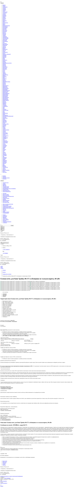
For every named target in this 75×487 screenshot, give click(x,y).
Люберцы (4, 73)
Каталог (4, 272)
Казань (4, 51)
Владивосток (5, 26)
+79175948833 (5, 253)
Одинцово (5, 105)
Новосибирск (5, 96)
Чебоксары (5, 160)
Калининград (5, 52)
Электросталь (5, 167)
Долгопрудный (5, 38)
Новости (4, 464)
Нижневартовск (6, 88)
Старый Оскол (5, 141)
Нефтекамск (5, 86)
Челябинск (5, 161)
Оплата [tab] (4, 296)
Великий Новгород (6, 25)
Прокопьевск (5, 118)
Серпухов (4, 136)
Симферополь (5, 137)
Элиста (4, 168)
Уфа (3, 156)
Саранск (4, 130)
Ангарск (4, 7)
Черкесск (4, 163)
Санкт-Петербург (6, 129)
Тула (3, 151)
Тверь (4, 148)
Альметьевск (5, 6)
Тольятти (4, 149)
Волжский (5, 31)
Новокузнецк (5, 92)
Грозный (4, 34)
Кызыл (4, 71)
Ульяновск (5, 154)
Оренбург (4, 109)
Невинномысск (5, 85)
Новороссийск (5, 95)
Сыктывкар (5, 145)
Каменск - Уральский (7, 54)
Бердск (4, 19)
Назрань (4, 82)
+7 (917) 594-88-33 (6, 249)
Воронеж (4, 33)
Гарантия (4, 176)
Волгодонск (5, 30)
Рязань (4, 126)
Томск (4, 150)
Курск (4, 70)
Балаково (4, 14)
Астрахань (5, 12)
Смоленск (4, 138)
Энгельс (4, 169)
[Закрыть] (0, 484)
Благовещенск (5, 22)
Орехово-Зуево (5, 110)
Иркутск (4, 50)
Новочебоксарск (6, 97)
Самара (4, 128)
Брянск (4, 24)
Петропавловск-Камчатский (8, 116)
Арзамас (4, 8)
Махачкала (5, 76)
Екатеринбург (5, 41)
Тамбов (4, 147)
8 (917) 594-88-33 (3, 481)
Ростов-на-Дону (6, 123)
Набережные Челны (6, 81)
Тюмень (4, 152)
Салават (4, 127)
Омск (4, 107)
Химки (4, 159)
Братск (4, 23)
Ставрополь (5, 140)
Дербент (4, 35)
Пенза (4, 112)
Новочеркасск (5, 98)
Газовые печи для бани (7, 274)
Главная (4, 175)
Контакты (4, 178)
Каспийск (4, 56)
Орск (4, 111)
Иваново (4, 47)
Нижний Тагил (5, 91)
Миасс (4, 77)
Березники (5, 20)
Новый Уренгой (6, 100)
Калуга (4, 53)
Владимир (4, 28)
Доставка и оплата (6, 177)
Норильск (4, 102)
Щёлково (4, 166)
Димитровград (5, 37)
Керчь (4, 58)
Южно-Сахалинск (6, 170)
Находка (4, 84)
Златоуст (4, 46)
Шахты (4, 165)
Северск (4, 134)
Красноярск (5, 68)
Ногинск (4, 101)
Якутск (4, 171)
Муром (4, 79)
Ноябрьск (4, 103)
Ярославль (5, 172)
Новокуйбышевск (6, 93)
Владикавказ (5, 27)
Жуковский (5, 45)
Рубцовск (4, 124)
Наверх (1, 486)
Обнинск (4, 104)
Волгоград (5, 29)
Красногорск (5, 66)
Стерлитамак (5, 142)
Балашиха (4, 15)
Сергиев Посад (5, 135)
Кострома (4, 65)
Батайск (4, 17)
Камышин (4, 55)
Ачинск (4, 13)
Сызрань (4, 144)
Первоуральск (5, 113)
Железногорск (5, 44)
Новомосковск (5, 94)
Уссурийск (5, 155)
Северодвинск (5, 133)
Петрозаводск (5, 115)
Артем (4, 10)
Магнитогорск (5, 74)
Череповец (5, 162)
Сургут (4, 143)
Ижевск (4, 48)
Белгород (4, 18)
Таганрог (4, 146)
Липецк (4, 72)
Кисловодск (5, 60)
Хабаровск (5, 157)
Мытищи (4, 80)
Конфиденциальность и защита (6, 476)
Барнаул (4, 16)
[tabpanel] (37, 307)
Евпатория (5, 40)
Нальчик (4, 83)
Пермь (4, 114)
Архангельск (5, 11)
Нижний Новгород (6, 90)
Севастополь (5, 132)
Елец (4, 42)
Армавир (4, 9)
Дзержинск (5, 36)
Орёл (4, 108)
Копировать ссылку (14, 449)
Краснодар (5, 67)
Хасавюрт (4, 158)
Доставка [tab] (4, 295)
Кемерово (4, 57)
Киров (4, 59)
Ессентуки (5, 43)
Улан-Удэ (4, 153)
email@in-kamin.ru (3, 483)
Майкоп (4, 75)
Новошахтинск (5, 99)
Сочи (4, 139)
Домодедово (5, 39)
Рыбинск (4, 125)
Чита (3, 164)
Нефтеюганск (5, 87)
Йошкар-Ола (5, 49)
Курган (4, 69)
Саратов (4, 131)
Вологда (4, 32)
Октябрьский (5, 106)
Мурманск (5, 78)
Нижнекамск (5, 89)
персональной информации (17, 476)
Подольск (4, 117)
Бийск (4, 21)
